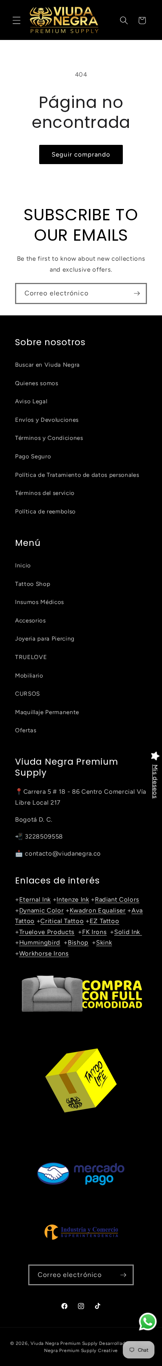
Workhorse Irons (44, 953)
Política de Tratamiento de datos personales (77, 474)
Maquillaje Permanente (47, 712)
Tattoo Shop (32, 583)
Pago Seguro (33, 456)
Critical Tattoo (62, 921)
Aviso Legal (31, 401)
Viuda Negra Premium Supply (64, 1343)
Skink (104, 942)
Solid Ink (128, 932)
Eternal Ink (35, 899)
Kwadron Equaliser (98, 910)
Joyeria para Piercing (45, 638)
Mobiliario (29, 675)
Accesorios (30, 620)
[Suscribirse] (137, 293)
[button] (17, 20)
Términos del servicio (45, 492)
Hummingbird (39, 942)
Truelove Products (47, 932)
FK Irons (94, 932)
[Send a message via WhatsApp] (148, 1321)
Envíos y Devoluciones (47, 419)
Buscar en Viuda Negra (47, 364)
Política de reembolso (45, 511)
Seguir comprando (81, 154)
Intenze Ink (73, 899)
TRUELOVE (31, 657)
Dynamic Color (41, 910)
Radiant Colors (117, 899)
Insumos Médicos (39, 601)
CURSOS (27, 693)
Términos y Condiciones (49, 437)
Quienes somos (36, 383)
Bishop (78, 942)
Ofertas (26, 730)
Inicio (23, 565)
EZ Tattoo (104, 921)
